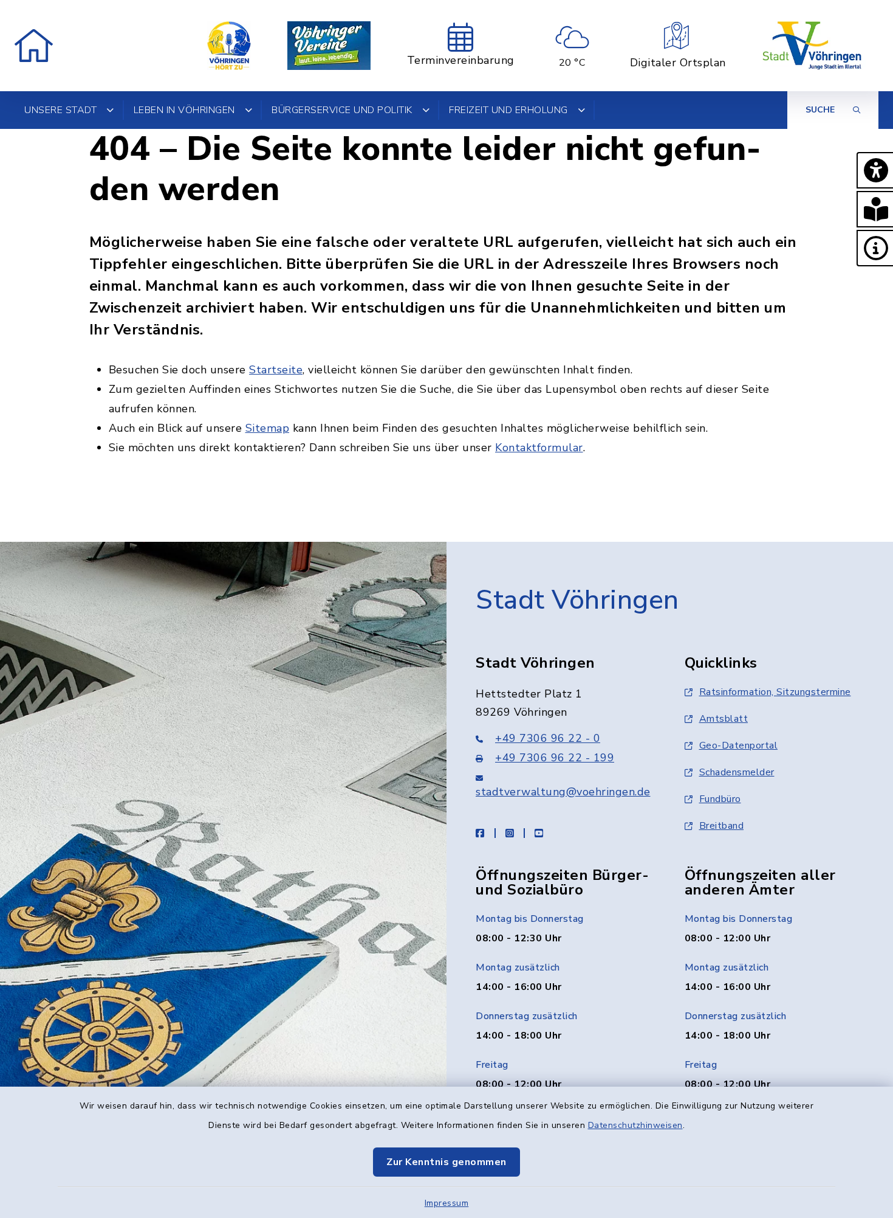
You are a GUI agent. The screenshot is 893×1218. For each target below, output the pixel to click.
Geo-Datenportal (738, 745)
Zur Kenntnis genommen (446, 1162)
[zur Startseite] (34, 45)
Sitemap (267, 428)
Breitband (721, 825)
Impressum (447, 1203)
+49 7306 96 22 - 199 (554, 757)
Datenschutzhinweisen (635, 1125)
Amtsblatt (723, 718)
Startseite (276, 369)
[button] (875, 170)
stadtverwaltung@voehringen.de (563, 791)
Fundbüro (720, 799)
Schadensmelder (737, 772)
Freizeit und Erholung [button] (508, 110)
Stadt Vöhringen (577, 600)
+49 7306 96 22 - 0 (547, 738)
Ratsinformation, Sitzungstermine (775, 692)
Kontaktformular (539, 447)
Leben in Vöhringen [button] (184, 110)
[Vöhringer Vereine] (329, 45)
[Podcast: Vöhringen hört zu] (229, 45)
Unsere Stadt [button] (60, 110)
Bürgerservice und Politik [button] (342, 110)
